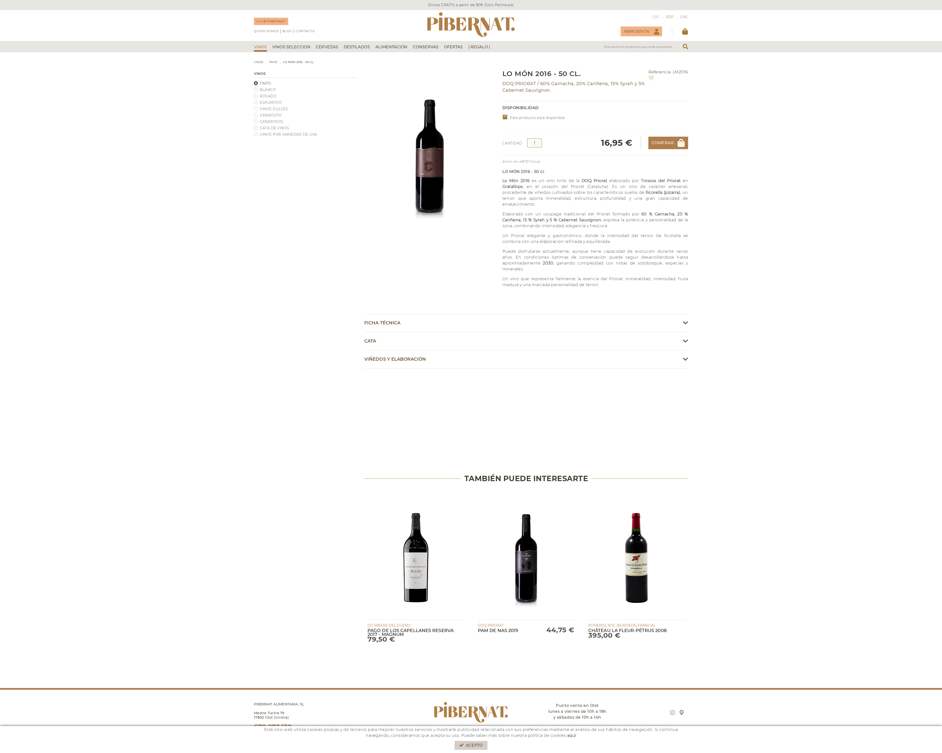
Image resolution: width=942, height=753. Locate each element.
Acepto (474, 745)
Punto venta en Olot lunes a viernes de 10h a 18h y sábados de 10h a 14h (577, 711)
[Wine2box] (471, 24)
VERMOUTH (270, 115)
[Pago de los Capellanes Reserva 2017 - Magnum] (416, 554)
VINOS (258, 62)
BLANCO (268, 90)
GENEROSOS (272, 121)
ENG (684, 17)
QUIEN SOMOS (266, 31)
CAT (655, 17)
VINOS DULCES (274, 109)
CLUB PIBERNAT (271, 21)
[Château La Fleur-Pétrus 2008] (636, 554)
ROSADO (268, 96)
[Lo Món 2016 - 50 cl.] (429, 146)
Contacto (305, 31)
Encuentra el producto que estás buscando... (639, 47)
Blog (287, 31)
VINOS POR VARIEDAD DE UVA (288, 134)
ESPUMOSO (271, 102)
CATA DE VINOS (274, 128)
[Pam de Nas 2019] (526, 554)
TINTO (273, 62)
